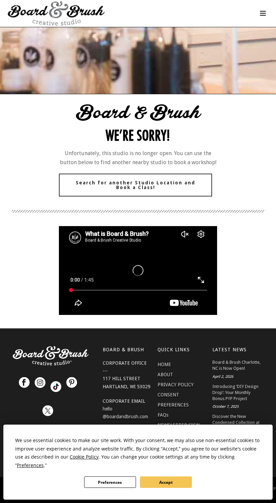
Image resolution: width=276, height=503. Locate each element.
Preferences (110, 482)
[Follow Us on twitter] (47, 411)
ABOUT (165, 374)
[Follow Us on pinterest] (71, 383)
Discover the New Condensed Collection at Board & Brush (236, 422)
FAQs (163, 415)
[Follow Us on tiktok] (55, 386)
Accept (166, 482)
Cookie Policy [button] (84, 457)
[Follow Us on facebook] (24, 383)
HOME (164, 364)
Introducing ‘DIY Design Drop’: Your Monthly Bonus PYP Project (235, 392)
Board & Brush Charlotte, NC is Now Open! (236, 365)
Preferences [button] (30, 465)
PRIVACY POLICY (176, 384)
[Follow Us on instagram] (40, 383)
